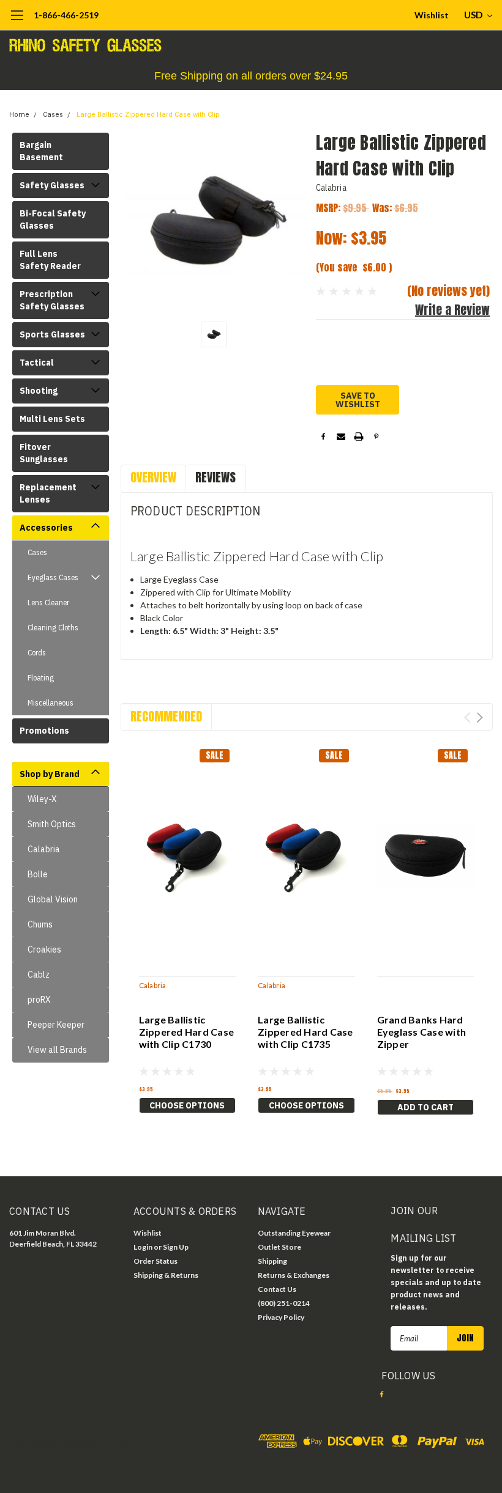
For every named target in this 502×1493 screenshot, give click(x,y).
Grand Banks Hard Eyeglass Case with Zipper (421, 1032)
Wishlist (431, 15)
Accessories (46, 527)
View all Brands (57, 1049)
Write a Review (452, 309)
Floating (41, 678)
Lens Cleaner (48, 602)
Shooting (39, 390)
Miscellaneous (50, 703)
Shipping (272, 1261)
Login (142, 1247)
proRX (39, 999)
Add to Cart (425, 1107)
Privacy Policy (281, 1317)
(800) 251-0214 (284, 1303)
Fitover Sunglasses (44, 453)
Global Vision (53, 899)
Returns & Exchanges (293, 1275)
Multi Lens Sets (52, 418)
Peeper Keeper (56, 1024)
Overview (153, 477)
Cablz (39, 974)
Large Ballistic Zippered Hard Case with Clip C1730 (186, 1032)
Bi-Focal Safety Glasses (53, 219)
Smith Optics (52, 824)
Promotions (44, 730)
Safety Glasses (52, 185)
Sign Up (176, 1247)
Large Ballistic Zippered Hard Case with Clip (148, 115)
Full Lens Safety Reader (50, 259)
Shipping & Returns (165, 1275)
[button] (251, 76)
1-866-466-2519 (66, 15)
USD (474, 14)
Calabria (44, 849)
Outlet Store (279, 1247)
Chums (40, 924)
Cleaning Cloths (53, 627)
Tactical (37, 362)
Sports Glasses (52, 334)
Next (480, 717)
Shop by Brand (50, 774)
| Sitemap (128, 1443)
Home (19, 115)
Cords (37, 652)
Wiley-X (42, 799)
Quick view (187, 854)
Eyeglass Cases (53, 577)
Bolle (38, 874)
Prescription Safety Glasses (52, 300)
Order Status (155, 1261)
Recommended (166, 716)
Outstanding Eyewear (294, 1232)
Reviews (215, 477)
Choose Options (187, 1105)
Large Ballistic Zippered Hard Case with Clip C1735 (305, 1032)
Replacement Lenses (48, 493)
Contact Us (277, 1289)
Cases (53, 115)
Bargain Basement (41, 151)
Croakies (44, 949)
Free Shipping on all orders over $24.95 (251, 76)
